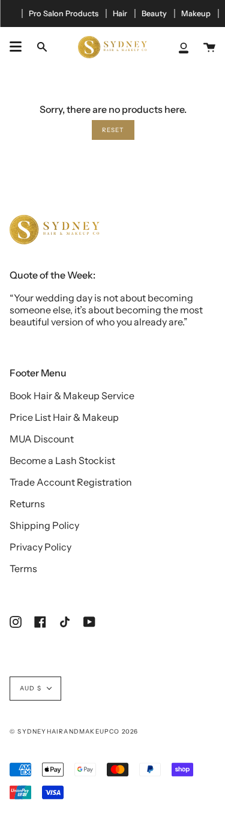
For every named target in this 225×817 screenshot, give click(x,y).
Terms (23, 568)
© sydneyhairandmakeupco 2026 (74, 731)
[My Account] (183, 47)
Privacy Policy (40, 547)
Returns (27, 504)
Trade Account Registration (71, 482)
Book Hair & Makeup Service (72, 396)
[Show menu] (15, 47)
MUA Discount (42, 439)
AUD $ (30, 688)
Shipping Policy (44, 525)
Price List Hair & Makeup (64, 417)
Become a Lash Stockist (62, 460)
